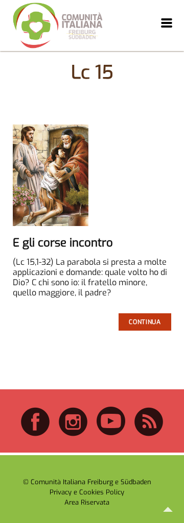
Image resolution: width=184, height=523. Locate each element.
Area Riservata (86, 502)
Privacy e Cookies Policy (87, 492)
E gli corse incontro (63, 242)
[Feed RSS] (148, 434)
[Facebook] (35, 434)
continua (144, 322)
